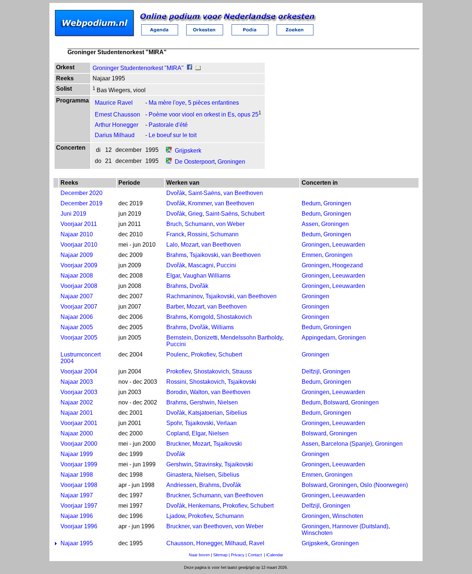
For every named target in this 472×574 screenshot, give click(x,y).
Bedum (311, 203)
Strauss (242, 371)
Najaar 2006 (76, 317)
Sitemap (220, 555)
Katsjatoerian (205, 413)
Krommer (200, 203)
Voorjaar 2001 (78, 423)
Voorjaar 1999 (78, 464)
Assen (310, 224)
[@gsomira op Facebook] (189, 68)
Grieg (195, 214)
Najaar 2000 (76, 433)
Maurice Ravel (114, 103)
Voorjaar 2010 (78, 244)
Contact (255, 555)
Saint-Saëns (204, 193)
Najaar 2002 (76, 402)
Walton (199, 392)
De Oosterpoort (195, 162)
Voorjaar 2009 (78, 265)
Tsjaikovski (204, 255)
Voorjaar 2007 (78, 306)
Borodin (176, 392)
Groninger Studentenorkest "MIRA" (138, 68)
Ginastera (179, 475)
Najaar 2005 (76, 327)
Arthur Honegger (116, 125)
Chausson (179, 543)
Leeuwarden (348, 244)
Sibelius (236, 413)
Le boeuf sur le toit (173, 135)
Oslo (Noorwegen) (384, 485)
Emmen (312, 255)
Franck (175, 234)
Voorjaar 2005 (78, 337)
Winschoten (347, 516)
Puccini (226, 265)
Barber (175, 306)
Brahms (176, 255)
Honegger (209, 543)
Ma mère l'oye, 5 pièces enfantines (194, 103)
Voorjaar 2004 (78, 371)
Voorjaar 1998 (78, 485)
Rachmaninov (184, 296)
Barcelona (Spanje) (346, 444)
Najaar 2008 (76, 275)
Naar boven (199, 555)
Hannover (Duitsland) (360, 526)
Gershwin (202, 402)
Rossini (197, 234)
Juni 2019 (73, 214)
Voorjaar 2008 (78, 286)
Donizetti (206, 337)
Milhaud (235, 543)
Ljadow (175, 516)
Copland (177, 433)
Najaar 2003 (76, 382)
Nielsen (228, 402)
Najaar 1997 (76, 495)
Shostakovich (234, 317)
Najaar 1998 (76, 475)
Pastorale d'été (168, 125)
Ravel (256, 543)
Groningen (231, 162)
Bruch (174, 224)
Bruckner (178, 444)
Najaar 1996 (76, 516)
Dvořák (175, 193)
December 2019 (81, 203)
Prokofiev (203, 354)
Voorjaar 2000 (78, 444)
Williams (222, 327)
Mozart (189, 244)
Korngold (202, 317)
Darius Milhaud (115, 135)
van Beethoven (243, 193)
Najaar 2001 (76, 413)
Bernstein (178, 337)
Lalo (172, 244)
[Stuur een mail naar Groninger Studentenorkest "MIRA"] (198, 68)
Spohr (174, 423)
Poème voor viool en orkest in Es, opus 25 (203, 114)
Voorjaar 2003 (78, 392)
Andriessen (181, 485)
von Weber (230, 224)
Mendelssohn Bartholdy (251, 337)
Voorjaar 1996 (78, 526)
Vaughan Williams (206, 275)
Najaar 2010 (76, 234)
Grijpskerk (188, 150)
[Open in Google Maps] (169, 150)
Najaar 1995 (76, 543)
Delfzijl (311, 371)
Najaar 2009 (76, 255)
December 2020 (81, 193)
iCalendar (274, 555)
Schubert (252, 214)
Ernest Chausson (117, 114)
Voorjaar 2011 (78, 224)
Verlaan (226, 423)
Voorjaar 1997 (78, 505)
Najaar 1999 (76, 454)
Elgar (173, 275)
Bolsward (335, 402)
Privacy (237, 555)
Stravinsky (207, 464)
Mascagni (201, 265)
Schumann (199, 224)
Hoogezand (347, 265)
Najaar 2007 (76, 296)
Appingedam (318, 337)
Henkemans (204, 505)
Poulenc (177, 354)
